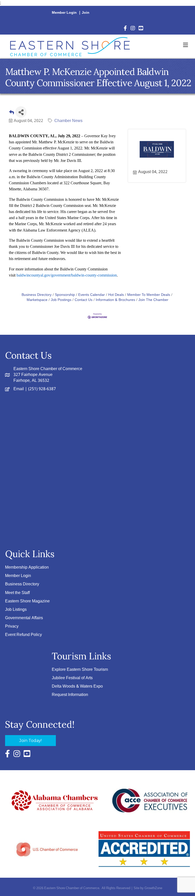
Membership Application (27, 567)
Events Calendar (91, 295)
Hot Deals (116, 295)
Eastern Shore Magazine (27, 601)
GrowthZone (153, 888)
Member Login (64, 13)
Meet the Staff (17, 592)
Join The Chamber (153, 300)
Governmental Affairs (24, 618)
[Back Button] (11, 113)
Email (18, 389)
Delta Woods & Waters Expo (77, 686)
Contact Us (83, 300)
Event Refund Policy (23, 634)
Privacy (12, 626)
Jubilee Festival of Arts (72, 678)
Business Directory (37, 295)
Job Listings (16, 609)
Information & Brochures (115, 300)
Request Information (70, 694)
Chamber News (68, 120)
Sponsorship (65, 295)
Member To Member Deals (148, 295)
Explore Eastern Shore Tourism (80, 669)
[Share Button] (21, 112)
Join (85, 13)
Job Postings (61, 300)
